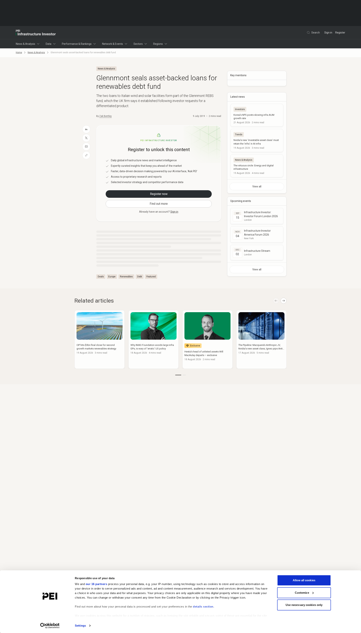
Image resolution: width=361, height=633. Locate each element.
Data (48, 43)
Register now (159, 194)
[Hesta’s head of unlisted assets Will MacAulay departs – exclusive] (207, 339)
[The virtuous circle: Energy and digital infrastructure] (257, 165)
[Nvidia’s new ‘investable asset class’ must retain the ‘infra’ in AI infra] (257, 140)
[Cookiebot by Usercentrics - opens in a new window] (49, 625)
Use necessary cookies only (304, 604)
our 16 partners (96, 584)
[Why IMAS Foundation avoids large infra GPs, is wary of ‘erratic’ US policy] (153, 339)
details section (203, 606)
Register (340, 32)
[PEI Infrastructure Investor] (36, 32)
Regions (158, 43)
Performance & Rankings (77, 43)
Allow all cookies (304, 580)
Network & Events (112, 43)
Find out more (159, 203)
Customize (302, 592)
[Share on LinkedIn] (86, 129)
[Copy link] (86, 155)
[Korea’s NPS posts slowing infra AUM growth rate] (257, 115)
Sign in (328, 32)
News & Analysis (25, 43)
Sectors (138, 43)
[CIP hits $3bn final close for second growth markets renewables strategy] (99, 339)
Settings (80, 625)
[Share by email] (86, 147)
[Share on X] (86, 138)
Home (19, 52)
